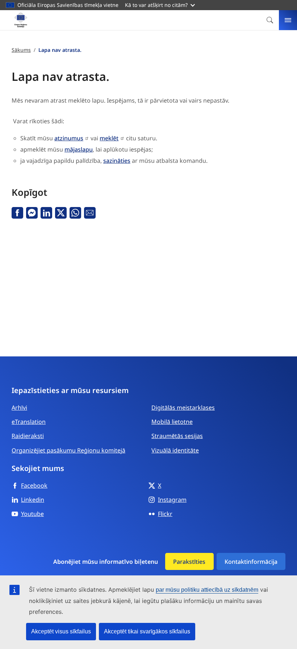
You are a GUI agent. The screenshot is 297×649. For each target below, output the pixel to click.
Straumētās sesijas (177, 436)
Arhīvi (19, 408)
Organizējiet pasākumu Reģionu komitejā (68, 450)
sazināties (116, 161)
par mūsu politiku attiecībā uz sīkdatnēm (207, 590)
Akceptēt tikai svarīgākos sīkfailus (147, 631)
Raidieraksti (28, 436)
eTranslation (29, 422)
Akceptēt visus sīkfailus (61, 631)
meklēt (109, 138)
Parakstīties (189, 562)
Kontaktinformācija (251, 562)
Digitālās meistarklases (183, 408)
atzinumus (68, 138)
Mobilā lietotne (172, 422)
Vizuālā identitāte (175, 450)
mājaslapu (78, 149)
